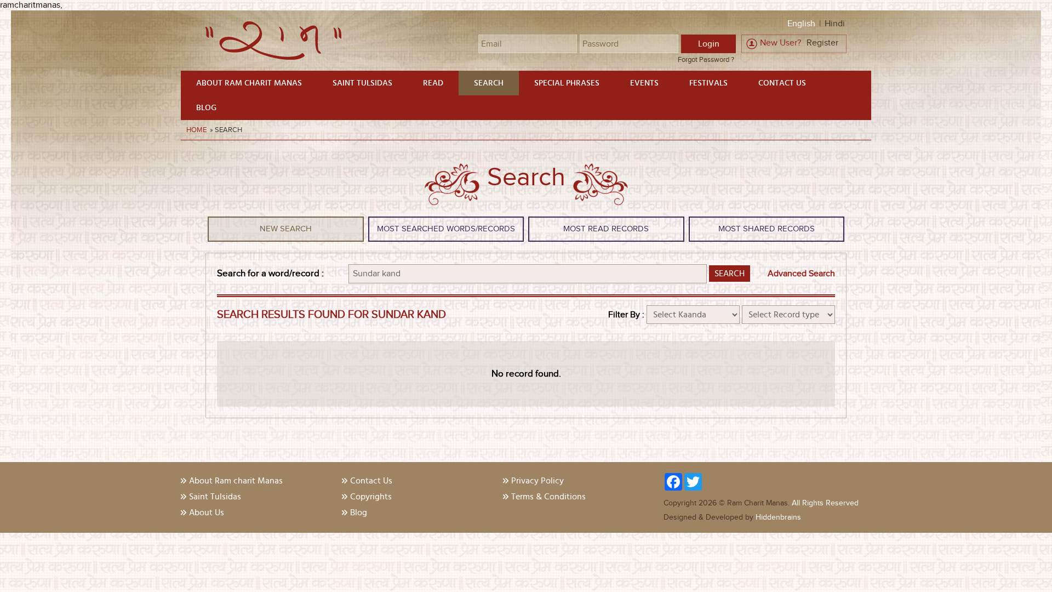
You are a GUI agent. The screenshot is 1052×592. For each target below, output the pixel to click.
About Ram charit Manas (249, 83)
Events (644, 83)
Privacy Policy (537, 480)
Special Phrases (566, 83)
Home (197, 130)
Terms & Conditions (548, 496)
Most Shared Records (766, 229)
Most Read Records (606, 229)
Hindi (835, 24)
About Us (206, 512)
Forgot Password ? (706, 59)
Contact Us (782, 83)
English (801, 24)
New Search (286, 229)
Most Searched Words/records (446, 229)
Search (489, 83)
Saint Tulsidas (362, 83)
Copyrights (371, 496)
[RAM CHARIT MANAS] (273, 57)
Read (433, 83)
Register (822, 43)
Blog (206, 108)
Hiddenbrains (777, 517)
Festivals (708, 83)
